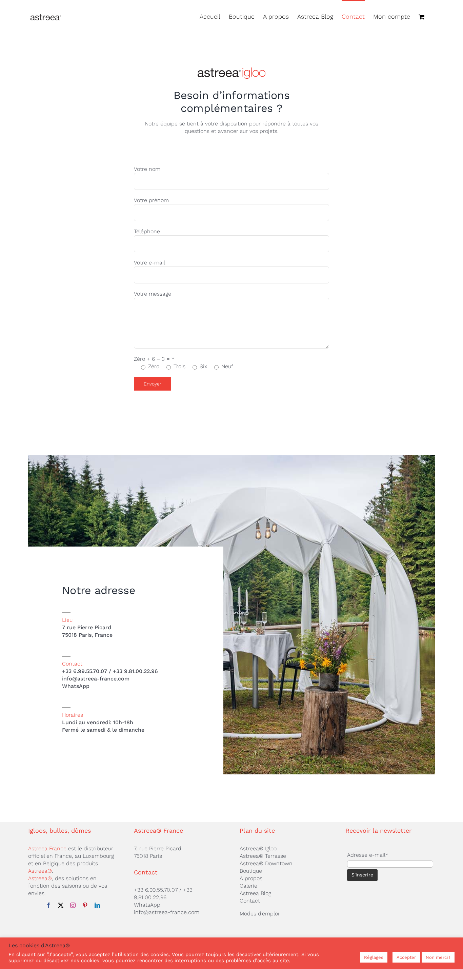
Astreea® (40, 871)
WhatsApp (75, 686)
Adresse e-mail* (367, 855)
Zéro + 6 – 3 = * (154, 359)
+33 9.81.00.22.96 (135, 671)
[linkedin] (97, 905)
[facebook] (48, 905)
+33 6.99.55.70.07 (84, 671)
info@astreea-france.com (95, 678)
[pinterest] (85, 905)
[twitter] (60, 905)
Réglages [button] (373, 957)
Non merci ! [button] (438, 957)
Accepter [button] (406, 957)
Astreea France (47, 848)
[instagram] (73, 905)
